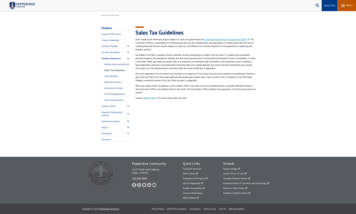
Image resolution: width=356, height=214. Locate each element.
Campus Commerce (111, 58)
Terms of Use (209, 208)
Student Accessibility (192, 188)
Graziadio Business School (235, 178)
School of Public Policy (234, 188)
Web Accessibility (236, 208)
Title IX (222, 208)
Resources (106, 139)
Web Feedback (189, 197)
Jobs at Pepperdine (191, 183)
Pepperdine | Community (20, 2)
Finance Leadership (110, 40)
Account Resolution (111, 52)
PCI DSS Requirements (114, 94)
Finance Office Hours (111, 34)
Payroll (105, 127)
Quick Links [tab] (191, 163)
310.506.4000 (139, 178)
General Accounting (110, 121)
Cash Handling (111, 76)
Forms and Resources (114, 100)
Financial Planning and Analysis (112, 114)
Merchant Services (112, 82)
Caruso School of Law (233, 173)
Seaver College (230, 168)
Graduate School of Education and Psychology (244, 183)
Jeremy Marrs (150, 97)
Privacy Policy (158, 208)
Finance (107, 28)
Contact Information (192, 193)
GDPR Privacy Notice (176, 208)
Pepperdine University (109, 208)
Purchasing (106, 133)
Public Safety (189, 173)
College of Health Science (235, 193)
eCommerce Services (113, 88)
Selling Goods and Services (116, 64)
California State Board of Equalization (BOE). (225, 39)
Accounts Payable (110, 46)
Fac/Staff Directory (192, 168)
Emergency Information (194, 178)
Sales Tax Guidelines (114, 70)
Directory (329, 5)
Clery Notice (195, 208)
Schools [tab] (228, 163)
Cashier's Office (109, 106)
